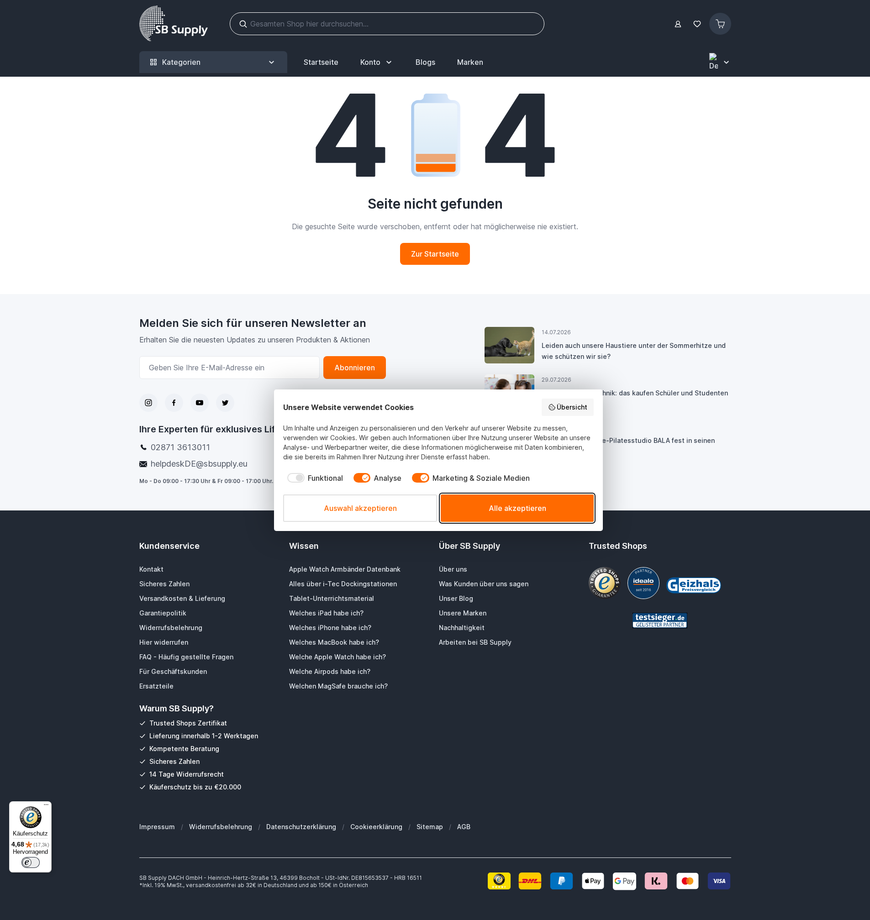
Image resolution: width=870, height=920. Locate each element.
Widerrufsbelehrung (220, 827)
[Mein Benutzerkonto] (677, 24)
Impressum (157, 827)
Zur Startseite (435, 253)
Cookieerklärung (376, 827)
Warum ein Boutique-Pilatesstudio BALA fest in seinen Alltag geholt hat (628, 445)
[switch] (30, 862)
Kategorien (181, 62)
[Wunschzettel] (697, 24)
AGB (463, 827)
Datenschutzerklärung (301, 827)
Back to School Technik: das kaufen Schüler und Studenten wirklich (635, 398)
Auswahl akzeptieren (360, 508)
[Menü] (46, 806)
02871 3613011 (180, 447)
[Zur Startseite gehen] (173, 23)
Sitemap (430, 827)
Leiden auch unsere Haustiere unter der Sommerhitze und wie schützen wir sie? (634, 351)
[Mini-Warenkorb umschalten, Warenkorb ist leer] (720, 24)
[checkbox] (313, 478)
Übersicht (572, 407)
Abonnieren (354, 367)
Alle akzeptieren (517, 508)
